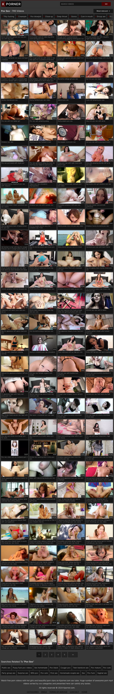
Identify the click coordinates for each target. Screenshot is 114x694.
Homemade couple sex (69, 673)
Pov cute (107, 668)
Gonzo (74, 16)
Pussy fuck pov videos (22, 668)
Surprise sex (23, 673)
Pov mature (96, 668)
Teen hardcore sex (81, 668)
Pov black (54, 668)
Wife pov (34, 673)
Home (84, 692)
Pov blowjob (36, 16)
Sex (83, 673)
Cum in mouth (87, 16)
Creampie (22, 16)
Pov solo (44, 673)
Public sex (6, 668)
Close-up (49, 16)
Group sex (101, 16)
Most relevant (102, 11)
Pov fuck (91, 673)
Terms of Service (58, 692)
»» (72, 655)
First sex (54, 673)
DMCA (44, 692)
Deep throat (62, 16)
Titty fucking (8, 16)
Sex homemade (40, 668)
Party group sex (8, 673)
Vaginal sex (102, 673)
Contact (74, 692)
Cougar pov (66, 668)
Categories (33, 692)
